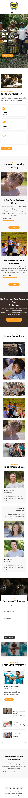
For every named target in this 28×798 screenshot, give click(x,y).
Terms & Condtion (10, 795)
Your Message (7, 618)
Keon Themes (19, 792)
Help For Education (16, 737)
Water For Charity (19, 725)
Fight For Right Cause (11, 686)
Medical (16, 709)
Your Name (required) (9, 605)
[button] (14, 13)
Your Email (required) (9, 611)
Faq (18, 795)
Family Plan (9, 673)
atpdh (6, 688)
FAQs (21, 795)
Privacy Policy (19, 793)
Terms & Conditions (10, 793)
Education (17, 733)
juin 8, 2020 (13, 688)
